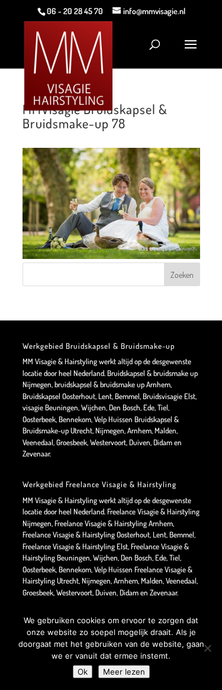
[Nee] (207, 648)
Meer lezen (124, 671)
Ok (83, 671)
